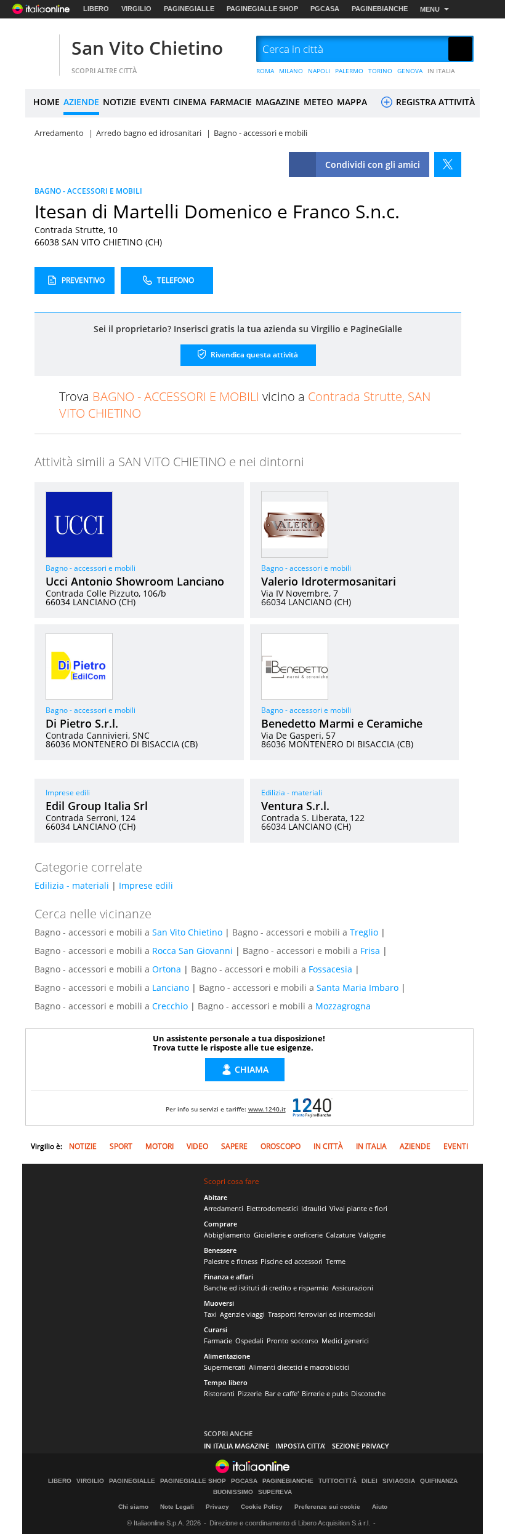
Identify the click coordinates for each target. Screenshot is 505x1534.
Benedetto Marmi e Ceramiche (341, 723)
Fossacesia (330, 969)
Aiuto (379, 1506)
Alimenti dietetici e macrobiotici (299, 1367)
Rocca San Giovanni (192, 950)
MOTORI (159, 1146)
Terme (335, 1261)
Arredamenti (223, 1208)
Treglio (364, 932)
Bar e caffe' (282, 1393)
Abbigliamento (227, 1234)
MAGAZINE (278, 102)
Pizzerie (250, 1393)
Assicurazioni (352, 1287)
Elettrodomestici (272, 1208)
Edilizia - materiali (291, 792)
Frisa (370, 950)
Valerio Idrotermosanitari (328, 581)
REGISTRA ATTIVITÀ (434, 102)
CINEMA (189, 102)
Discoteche (368, 1393)
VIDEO (197, 1146)
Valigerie (372, 1234)
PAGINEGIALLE (189, 8)
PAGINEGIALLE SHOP (262, 8)
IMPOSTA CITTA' (300, 1445)
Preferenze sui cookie (327, 1506)
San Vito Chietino (147, 47)
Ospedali (249, 1340)
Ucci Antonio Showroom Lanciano (135, 581)
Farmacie (218, 1340)
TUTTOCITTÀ (337, 1481)
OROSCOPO (281, 1146)
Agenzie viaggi (242, 1314)
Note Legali (177, 1506)
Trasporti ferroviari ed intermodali (322, 1314)
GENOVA (409, 70)
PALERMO (349, 70)
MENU (430, 9)
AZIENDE (81, 102)
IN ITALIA (441, 70)
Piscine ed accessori (292, 1261)
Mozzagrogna (343, 1006)
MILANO (291, 70)
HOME (46, 102)
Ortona (166, 969)
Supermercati (225, 1367)
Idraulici (313, 1208)
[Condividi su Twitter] (447, 164)
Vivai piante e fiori (358, 1208)
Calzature (340, 1234)
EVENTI (154, 102)
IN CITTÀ (328, 1146)
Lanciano (170, 987)
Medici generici (345, 1340)
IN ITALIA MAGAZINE (236, 1445)
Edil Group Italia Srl (97, 805)
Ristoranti (219, 1393)
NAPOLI (319, 70)
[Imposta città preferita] (40, 49)
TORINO (380, 70)
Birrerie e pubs (325, 1393)
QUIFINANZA (439, 1481)
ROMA (265, 70)
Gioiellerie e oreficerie (288, 1234)
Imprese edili (68, 792)
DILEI (370, 1481)
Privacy (217, 1506)
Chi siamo (133, 1506)
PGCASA (324, 8)
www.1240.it (267, 1109)
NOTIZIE (119, 102)
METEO (318, 102)
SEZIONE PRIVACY (360, 1445)
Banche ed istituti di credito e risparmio (266, 1287)
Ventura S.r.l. (295, 805)
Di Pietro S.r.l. (82, 723)
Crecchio (170, 1006)
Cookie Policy (262, 1506)
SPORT (121, 1146)
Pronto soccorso (292, 1340)
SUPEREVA (275, 1492)
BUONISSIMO (233, 1492)
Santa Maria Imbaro (357, 987)
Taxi (210, 1314)
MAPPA (352, 102)
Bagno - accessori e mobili (90, 568)
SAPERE (234, 1146)
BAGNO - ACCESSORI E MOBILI (88, 191)
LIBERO (96, 8)
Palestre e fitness (230, 1261)
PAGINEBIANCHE (380, 8)
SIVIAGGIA (398, 1481)
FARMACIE (231, 102)
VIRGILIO (136, 8)
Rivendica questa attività (253, 354)
